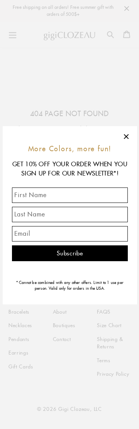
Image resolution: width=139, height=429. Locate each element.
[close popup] (126, 136)
